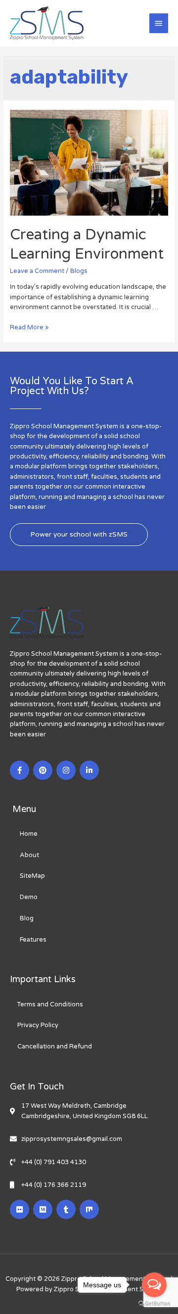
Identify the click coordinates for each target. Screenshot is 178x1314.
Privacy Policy (37, 1025)
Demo (29, 897)
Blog (27, 918)
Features (33, 940)
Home (29, 834)
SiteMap (32, 876)
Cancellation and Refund (54, 1046)
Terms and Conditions (50, 1004)
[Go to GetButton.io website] (154, 1304)
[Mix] (89, 1209)
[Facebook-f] (19, 770)
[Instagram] (66, 770)
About (29, 855)
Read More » (29, 327)
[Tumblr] (66, 1209)
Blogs (79, 271)
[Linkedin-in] (89, 770)
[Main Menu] (158, 23)
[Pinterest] (42, 770)
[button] (79, 534)
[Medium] (42, 1209)
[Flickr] (19, 1209)
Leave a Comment (37, 271)
